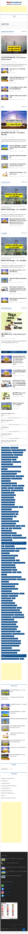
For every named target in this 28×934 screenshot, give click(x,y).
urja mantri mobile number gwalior (8, 624)
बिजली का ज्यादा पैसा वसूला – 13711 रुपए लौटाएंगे (13, 209)
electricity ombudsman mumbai (8, 502)
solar (13, 598)
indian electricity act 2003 (7, 516)
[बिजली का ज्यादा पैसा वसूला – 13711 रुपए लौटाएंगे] (14, 195)
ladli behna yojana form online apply (8, 533)
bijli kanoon (4, 469)
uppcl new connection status (7, 619)
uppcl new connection (6, 617)
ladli (10, 528)
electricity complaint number (17, 490)
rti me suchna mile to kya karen (8, 586)
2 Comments (20, 91)
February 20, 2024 (13, 150)
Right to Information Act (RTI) (8, 798)
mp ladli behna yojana (21, 548)
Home (4, 924)
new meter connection (6, 569)
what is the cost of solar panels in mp (9, 652)
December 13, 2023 (5, 61)
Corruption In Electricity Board (11, 130)
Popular (5, 352)
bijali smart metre (16, 461)
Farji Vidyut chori (5, 427)
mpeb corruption (5, 553)
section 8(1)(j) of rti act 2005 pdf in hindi (10, 593)
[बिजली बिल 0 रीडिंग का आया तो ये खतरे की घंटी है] (4, 97)
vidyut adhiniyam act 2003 (18, 633)
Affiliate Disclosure (22, 924)
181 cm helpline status (6, 452)
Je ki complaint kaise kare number (8, 523)
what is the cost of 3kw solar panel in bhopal (10, 650)
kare (3, 528)
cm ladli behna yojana (6, 485)
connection (21, 485)
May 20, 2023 (13, 72)
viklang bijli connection (6, 648)
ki (6, 528)
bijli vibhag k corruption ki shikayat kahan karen (11, 471)
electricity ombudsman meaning (8, 499)
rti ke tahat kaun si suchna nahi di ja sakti (9, 584)
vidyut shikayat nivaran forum (7, 636)
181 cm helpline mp (6, 450)
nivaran (14, 569)
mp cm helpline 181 (9, 546)
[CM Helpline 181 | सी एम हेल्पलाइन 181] (4, 70)
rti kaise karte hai (21, 579)
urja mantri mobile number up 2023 (9, 629)
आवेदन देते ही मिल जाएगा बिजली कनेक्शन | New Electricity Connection (18, 164)
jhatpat (18, 525)
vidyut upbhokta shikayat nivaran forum (9, 638)
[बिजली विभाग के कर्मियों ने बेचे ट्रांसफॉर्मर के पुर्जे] (4, 157)
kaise (23, 525)
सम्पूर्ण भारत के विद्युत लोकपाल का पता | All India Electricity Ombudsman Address (18, 79)
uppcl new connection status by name (9, 621)
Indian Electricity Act (6, 332)
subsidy (19, 607)
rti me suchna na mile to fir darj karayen (9, 588)
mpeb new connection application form (9, 555)
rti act (19, 572)
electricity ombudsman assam (7, 492)
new (18, 560)
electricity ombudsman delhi (7, 497)
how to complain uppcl (6, 509)
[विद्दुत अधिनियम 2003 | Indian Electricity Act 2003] (14, 321)
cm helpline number (6, 480)
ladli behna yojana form (6, 530)
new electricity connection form (8, 565)
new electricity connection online (8, 567)
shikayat (21, 593)
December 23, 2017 (14, 99)
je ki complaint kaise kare (7, 518)
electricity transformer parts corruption (9, 506)
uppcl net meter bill (19, 614)
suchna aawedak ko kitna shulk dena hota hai (10, 610)
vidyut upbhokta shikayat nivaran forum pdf (10, 645)
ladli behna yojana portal (6, 540)
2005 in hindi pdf (18, 454)
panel (14, 572)
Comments (14, 352)
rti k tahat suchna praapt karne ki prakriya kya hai (11, 576)
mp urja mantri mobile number (8, 550)
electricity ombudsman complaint (8, 495)
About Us (8, 924)
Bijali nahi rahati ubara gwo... (7, 420)
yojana (22, 658)
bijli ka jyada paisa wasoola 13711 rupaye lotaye (11, 466)
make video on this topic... (6, 434)
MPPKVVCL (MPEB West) (6, 207)
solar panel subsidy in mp (7, 600)
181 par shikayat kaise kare (7, 454)
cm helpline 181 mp (6, 478)
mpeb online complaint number (8, 558)
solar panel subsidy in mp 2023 (8, 603)
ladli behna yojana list (6, 535)
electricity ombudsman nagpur (8, 504)
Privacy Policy (14, 924)
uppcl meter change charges (7, 614)
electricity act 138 (5, 490)
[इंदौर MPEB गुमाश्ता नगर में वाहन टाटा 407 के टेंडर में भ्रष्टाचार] (4, 300)
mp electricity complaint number (8, 548)
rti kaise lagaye (5, 581)
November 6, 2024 (5, 212)
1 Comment (20, 293)
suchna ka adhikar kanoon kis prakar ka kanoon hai (11, 612)
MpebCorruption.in (5, 928)
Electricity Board (5, 55)
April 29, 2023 (13, 91)
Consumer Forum (5, 206)
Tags (22, 352)
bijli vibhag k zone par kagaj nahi (8, 476)
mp (2, 546)
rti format (4, 574)
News (2, 130)
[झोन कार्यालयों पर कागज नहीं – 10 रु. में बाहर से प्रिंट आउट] (14, 120)
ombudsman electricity (6, 572)
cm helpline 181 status (16, 478)
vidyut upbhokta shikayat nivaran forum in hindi (11, 643)
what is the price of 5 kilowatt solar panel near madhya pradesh (12, 655)
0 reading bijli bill (5, 447)
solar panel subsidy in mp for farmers (9, 605)
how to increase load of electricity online (10, 511)
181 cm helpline (14, 447)
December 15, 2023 (14, 176)
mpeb (17, 550)
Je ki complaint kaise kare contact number (10, 521)
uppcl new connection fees (18, 617)
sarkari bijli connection (6, 591)
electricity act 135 (18, 488)
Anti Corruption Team (6, 459)
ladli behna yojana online (6, 537)
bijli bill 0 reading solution (7, 464)
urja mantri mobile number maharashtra (9, 626)
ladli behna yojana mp (17, 535)
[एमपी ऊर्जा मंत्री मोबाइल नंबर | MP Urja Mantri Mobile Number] (14, 45)
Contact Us (14, 925)
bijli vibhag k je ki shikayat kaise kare (9, 473)
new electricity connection (19, 562)
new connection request (6, 562)
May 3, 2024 (4, 137)
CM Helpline (4, 780)
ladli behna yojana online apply (19, 537)
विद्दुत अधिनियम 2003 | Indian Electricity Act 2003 (19, 393)
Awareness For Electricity (16, 55)
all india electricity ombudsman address (9, 457)
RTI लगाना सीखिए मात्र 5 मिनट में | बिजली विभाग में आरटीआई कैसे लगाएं (18, 88)
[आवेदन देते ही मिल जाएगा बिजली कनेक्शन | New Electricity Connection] (4, 165)
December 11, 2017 (14, 302)
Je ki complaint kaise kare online (8, 525)
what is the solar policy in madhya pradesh (10, 658)
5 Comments (20, 225)
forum (21, 506)
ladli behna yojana (17, 528)
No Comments (14, 61)
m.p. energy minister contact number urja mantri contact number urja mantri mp (13, 543)
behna (14, 459)
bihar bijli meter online (6, 461)
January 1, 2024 (13, 159)
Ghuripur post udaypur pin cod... (8, 413)
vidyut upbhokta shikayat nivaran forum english (11, 640)
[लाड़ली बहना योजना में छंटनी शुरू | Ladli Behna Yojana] (4, 174)
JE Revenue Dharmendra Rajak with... (9, 440)
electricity (11, 488)
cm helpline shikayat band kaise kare (9, 483)
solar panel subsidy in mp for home (8, 607)
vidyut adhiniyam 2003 (6, 633)
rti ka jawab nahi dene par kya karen (9, 579)
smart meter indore (13, 595)
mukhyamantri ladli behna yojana (8, 560)
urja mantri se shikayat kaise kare (8, 631)
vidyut (18, 631)
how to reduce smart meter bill (8, 514)
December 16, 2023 (14, 167)
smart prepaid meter (6, 598)
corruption (4, 488)
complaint (14, 485)
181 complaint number (18, 452)
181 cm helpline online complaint (18, 450)
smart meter (4, 595)
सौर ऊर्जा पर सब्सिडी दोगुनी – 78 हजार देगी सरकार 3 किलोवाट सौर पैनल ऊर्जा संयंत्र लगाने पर (18, 147)
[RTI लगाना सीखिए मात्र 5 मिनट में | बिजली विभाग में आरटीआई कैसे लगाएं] (4, 89)
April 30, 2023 (13, 82)
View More (23, 31)
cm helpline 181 (20, 476)
